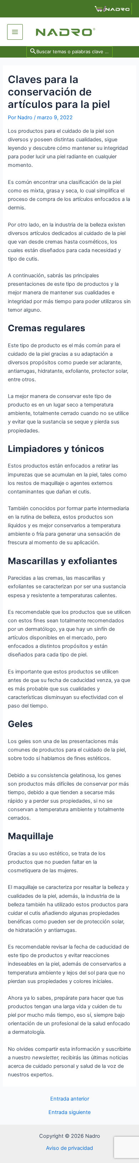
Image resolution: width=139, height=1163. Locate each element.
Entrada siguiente (69, 1112)
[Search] (70, 52)
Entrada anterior (69, 1099)
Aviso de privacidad (69, 1148)
